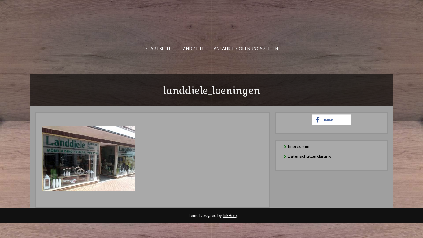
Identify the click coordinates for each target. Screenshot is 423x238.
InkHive (230, 215)
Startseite (158, 48)
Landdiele (193, 48)
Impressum (298, 146)
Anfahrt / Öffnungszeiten (245, 48)
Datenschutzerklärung (309, 156)
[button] (331, 119)
